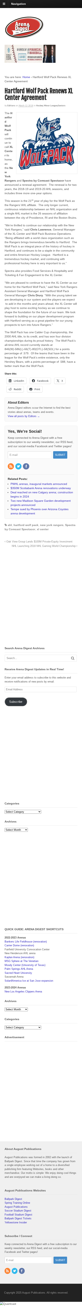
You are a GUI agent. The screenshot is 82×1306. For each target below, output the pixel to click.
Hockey (39, 105)
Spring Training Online (17, 1202)
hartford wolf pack (26, 525)
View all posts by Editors (24, 416)
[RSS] (11, 466)
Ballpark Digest (13, 1198)
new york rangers (51, 525)
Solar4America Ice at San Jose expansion (29, 980)
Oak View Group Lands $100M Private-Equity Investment (39, 541)
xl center (43, 529)
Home (26, 77)
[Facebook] (26, 466)
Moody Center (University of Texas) (25, 965)
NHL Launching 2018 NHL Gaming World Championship (44, 546)
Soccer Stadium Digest (18, 1210)
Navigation (18, 3)
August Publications (16, 1206)
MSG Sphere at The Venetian (21, 961)
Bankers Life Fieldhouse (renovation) (26, 941)
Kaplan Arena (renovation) (19, 957)
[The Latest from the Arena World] (24, 37)
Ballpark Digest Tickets (18, 1218)
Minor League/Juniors (54, 105)
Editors (11, 105)
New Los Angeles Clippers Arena (23, 991)
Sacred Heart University (18, 972)
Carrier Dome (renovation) (19, 945)
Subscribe (15, 701)
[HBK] (30, 60)
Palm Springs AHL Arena (19, 968)
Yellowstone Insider (16, 1222)
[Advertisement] (41, 598)
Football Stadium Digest (18, 1214)
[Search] (72, 658)
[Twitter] (18, 466)
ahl (10, 525)
